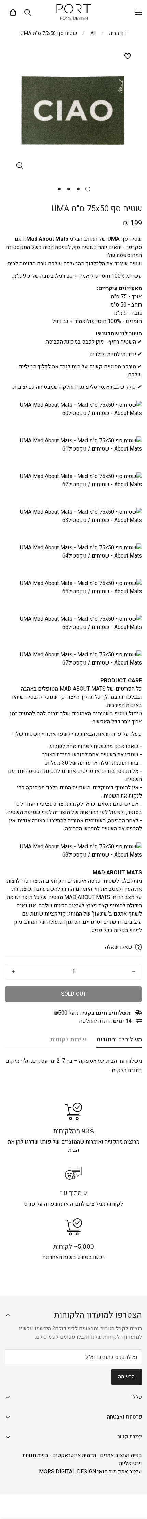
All (93, 33)
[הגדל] (19, 166)
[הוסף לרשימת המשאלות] (127, 56)
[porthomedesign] (73, 12)
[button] (13, 12)
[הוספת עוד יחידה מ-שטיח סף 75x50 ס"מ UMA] (13, 971)
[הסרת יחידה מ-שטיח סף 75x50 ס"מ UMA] (134, 971)
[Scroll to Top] (12, 1483)
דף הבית (117, 33)
